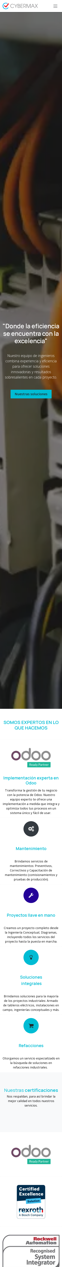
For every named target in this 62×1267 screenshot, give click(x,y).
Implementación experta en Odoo (31, 780)
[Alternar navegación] (55, 6)
